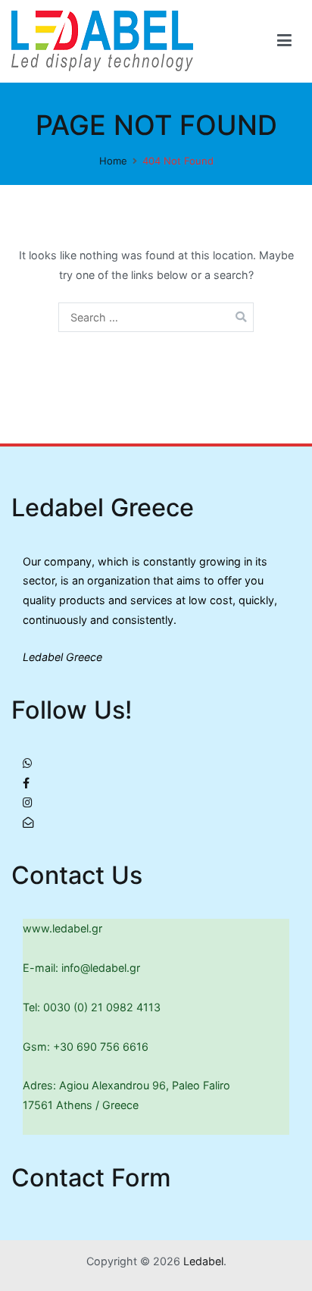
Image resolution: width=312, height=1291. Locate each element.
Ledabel (203, 1261)
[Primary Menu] (284, 41)
